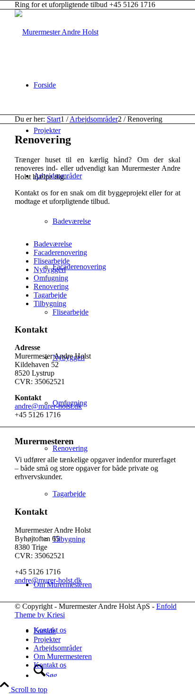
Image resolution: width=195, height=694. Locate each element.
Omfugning (51, 278)
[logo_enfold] (56, 32)
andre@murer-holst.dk (48, 406)
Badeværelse (53, 244)
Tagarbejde (50, 295)
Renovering (51, 286)
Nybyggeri (50, 269)
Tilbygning (50, 303)
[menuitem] (107, 85)
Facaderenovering (60, 252)
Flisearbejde (52, 261)
